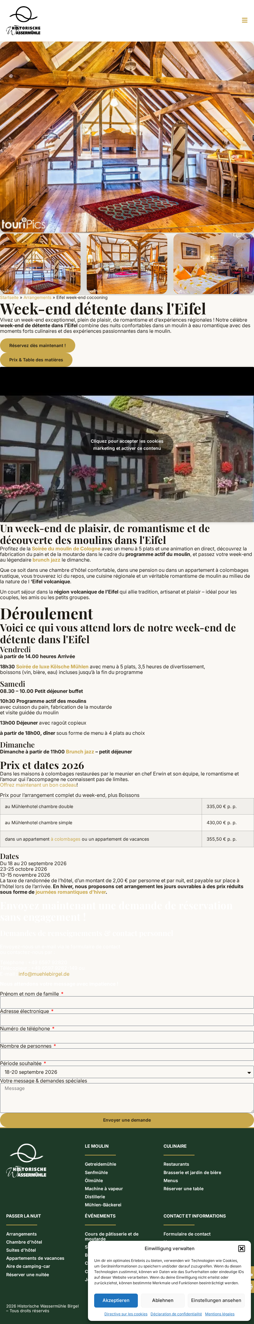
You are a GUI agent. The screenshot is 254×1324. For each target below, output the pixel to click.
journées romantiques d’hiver (71, 892)
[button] (242, 1248)
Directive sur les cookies (125, 1314)
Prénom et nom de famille (30, 993)
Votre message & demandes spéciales (43, 1080)
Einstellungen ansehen (216, 1300)
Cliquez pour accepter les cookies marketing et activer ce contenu (127, 444)
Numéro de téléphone (25, 1028)
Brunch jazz (80, 751)
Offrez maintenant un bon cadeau (38, 785)
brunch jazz (46, 560)
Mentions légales (219, 1314)
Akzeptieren (116, 1300)
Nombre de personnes (26, 1045)
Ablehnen (162, 1300)
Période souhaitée (21, 1063)
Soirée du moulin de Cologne (66, 548)
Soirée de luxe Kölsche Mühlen (52, 666)
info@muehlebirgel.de (44, 974)
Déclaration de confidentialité (176, 1314)
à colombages (66, 839)
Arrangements (37, 297)
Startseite (9, 297)
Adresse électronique (25, 1011)
